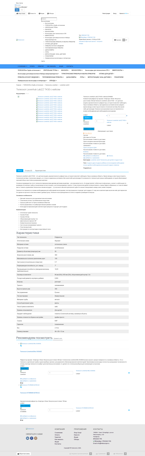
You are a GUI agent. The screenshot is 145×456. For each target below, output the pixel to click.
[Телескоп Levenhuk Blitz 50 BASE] (74, 344)
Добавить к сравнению (92, 158)
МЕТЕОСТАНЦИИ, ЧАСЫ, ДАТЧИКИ (99, 77)
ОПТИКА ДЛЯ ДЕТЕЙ (106, 74)
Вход (114, 13)
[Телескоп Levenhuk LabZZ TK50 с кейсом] (49, 97)
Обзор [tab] (20, 170)
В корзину (24, 368)
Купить (87, 117)
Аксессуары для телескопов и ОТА (97, 70)
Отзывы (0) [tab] (28, 170)
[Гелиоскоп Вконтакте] (27, 438)
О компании (22, 66)
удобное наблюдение (94, 165)
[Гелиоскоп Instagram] (35, 438)
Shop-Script (21, 13)
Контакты (70, 66)
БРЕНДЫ (52, 80)
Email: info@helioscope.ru (101, 443)
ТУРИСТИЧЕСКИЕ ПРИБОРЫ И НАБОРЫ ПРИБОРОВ (78, 74)
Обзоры (51, 13)
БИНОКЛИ (64, 70)
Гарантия (41, 66)
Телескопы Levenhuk (51, 85)
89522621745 (85, 35)
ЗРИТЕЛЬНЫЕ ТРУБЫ (50, 70)
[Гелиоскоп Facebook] (31, 438)
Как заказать (51, 66)
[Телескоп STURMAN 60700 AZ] (74, 385)
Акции (42, 13)
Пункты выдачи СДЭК (90, 147)
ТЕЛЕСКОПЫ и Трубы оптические (29, 70)
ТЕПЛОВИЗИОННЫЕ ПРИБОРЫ (52, 77)
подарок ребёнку (101, 163)
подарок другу (91, 163)
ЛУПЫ (82, 77)
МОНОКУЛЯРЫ (76, 70)
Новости (33, 13)
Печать (110, 156)
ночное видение (111, 163)
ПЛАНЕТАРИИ (118, 77)
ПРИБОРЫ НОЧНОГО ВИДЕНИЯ (28, 77)
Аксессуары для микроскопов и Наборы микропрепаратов (38, 74)
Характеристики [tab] (40, 170)
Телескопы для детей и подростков (111, 160)
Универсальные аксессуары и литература (32, 80)
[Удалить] (127, 123)
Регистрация (106, 13)
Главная (18, 85)
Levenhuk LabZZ (64, 85)
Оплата (32, 66)
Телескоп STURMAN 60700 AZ (85, 408)
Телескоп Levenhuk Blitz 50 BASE (85, 370)
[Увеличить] (21, 345)
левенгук (116, 165)
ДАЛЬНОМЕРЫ (71, 77)
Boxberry (85, 151)
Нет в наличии (25, 405)
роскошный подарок (107, 165)
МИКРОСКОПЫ (117, 70)
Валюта (123, 13)
